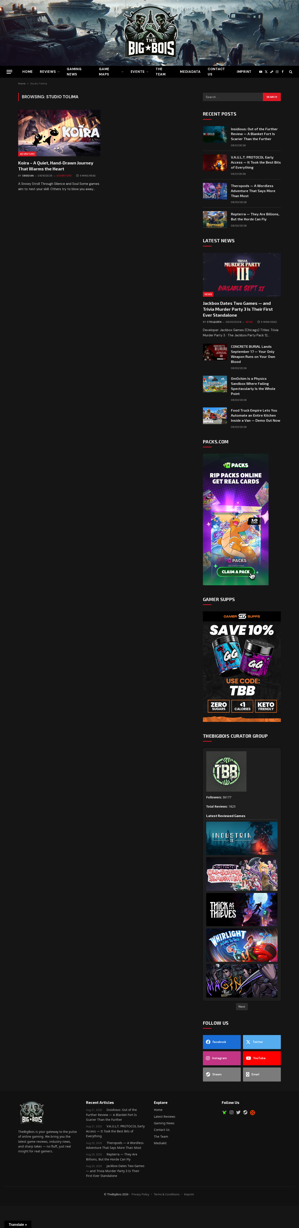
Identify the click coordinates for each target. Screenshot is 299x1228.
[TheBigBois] (149, 33)
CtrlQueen (214, 321)
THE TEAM (161, 72)
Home (27, 72)
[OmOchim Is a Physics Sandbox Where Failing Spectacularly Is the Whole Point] (215, 384)
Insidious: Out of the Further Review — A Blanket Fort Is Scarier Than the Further (254, 134)
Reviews (48, 72)
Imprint (244, 72)
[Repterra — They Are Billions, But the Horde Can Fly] (215, 219)
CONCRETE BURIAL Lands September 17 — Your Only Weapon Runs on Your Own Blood (253, 354)
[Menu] (9, 72)
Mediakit (160, 1143)
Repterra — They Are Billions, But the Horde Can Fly (255, 216)
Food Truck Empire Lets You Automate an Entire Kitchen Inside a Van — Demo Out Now (255, 415)
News (208, 294)
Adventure (27, 153)
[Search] (290, 72)
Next (242, 1006)
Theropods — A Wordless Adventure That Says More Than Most (253, 191)
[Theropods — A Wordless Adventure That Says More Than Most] (215, 191)
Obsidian (28, 175)
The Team (161, 1136)
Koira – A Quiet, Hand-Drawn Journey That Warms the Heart (55, 165)
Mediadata (190, 72)
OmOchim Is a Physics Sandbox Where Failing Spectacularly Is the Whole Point (253, 386)
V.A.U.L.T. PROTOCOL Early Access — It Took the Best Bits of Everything (256, 162)
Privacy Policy (140, 1194)
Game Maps (104, 72)
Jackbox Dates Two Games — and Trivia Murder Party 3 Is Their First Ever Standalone (238, 309)
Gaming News (74, 72)
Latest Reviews (164, 1116)
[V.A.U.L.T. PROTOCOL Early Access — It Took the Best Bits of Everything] (215, 162)
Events (138, 72)
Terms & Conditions (166, 1194)
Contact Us (216, 72)
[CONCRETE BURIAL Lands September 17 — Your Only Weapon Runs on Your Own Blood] (215, 352)
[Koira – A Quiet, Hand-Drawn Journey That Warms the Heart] (59, 133)
